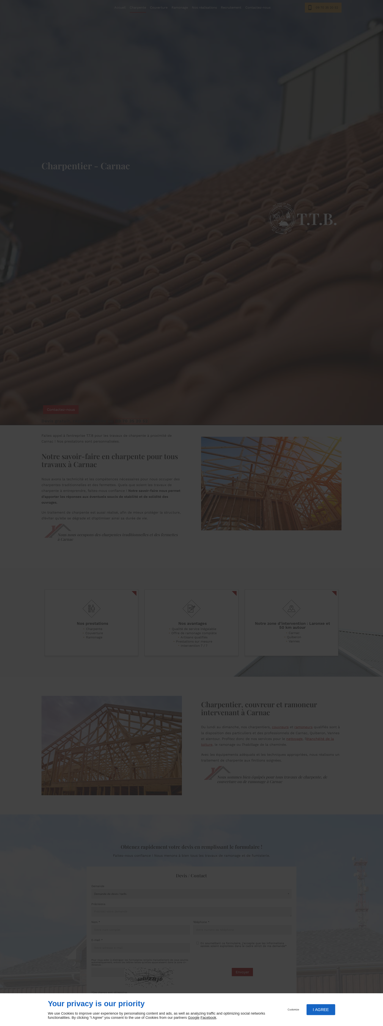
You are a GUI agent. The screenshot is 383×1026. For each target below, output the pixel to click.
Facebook (208, 1018)
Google (193, 1018)
